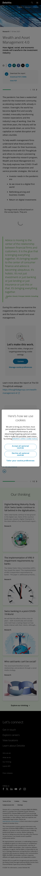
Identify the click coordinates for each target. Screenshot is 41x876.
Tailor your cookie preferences (20, 460)
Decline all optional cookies (20, 454)
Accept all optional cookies (20, 447)
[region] (20, 438)
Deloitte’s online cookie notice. (24, 439)
